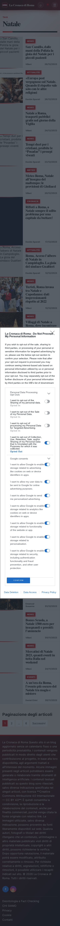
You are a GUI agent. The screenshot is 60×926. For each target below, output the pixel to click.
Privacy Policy (49, 592)
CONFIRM (19, 580)
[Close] (53, 334)
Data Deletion (11, 592)
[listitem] (30, 393)
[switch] (47, 401)
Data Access (30, 592)
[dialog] (30, 463)
